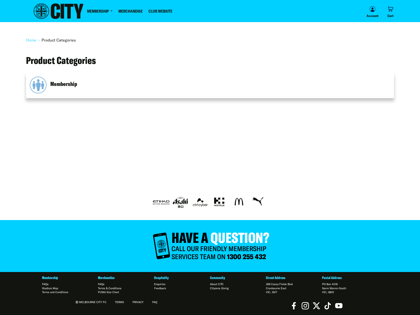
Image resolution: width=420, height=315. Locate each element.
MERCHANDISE (130, 11)
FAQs (45, 284)
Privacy (138, 302)
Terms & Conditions (110, 288)
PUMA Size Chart (108, 292)
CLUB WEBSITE (160, 11)
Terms (119, 302)
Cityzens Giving (219, 288)
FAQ (154, 302)
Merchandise (106, 278)
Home (31, 40)
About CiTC (217, 284)
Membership (63, 83)
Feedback (160, 288)
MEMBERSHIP (98, 11)
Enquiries (160, 284)
